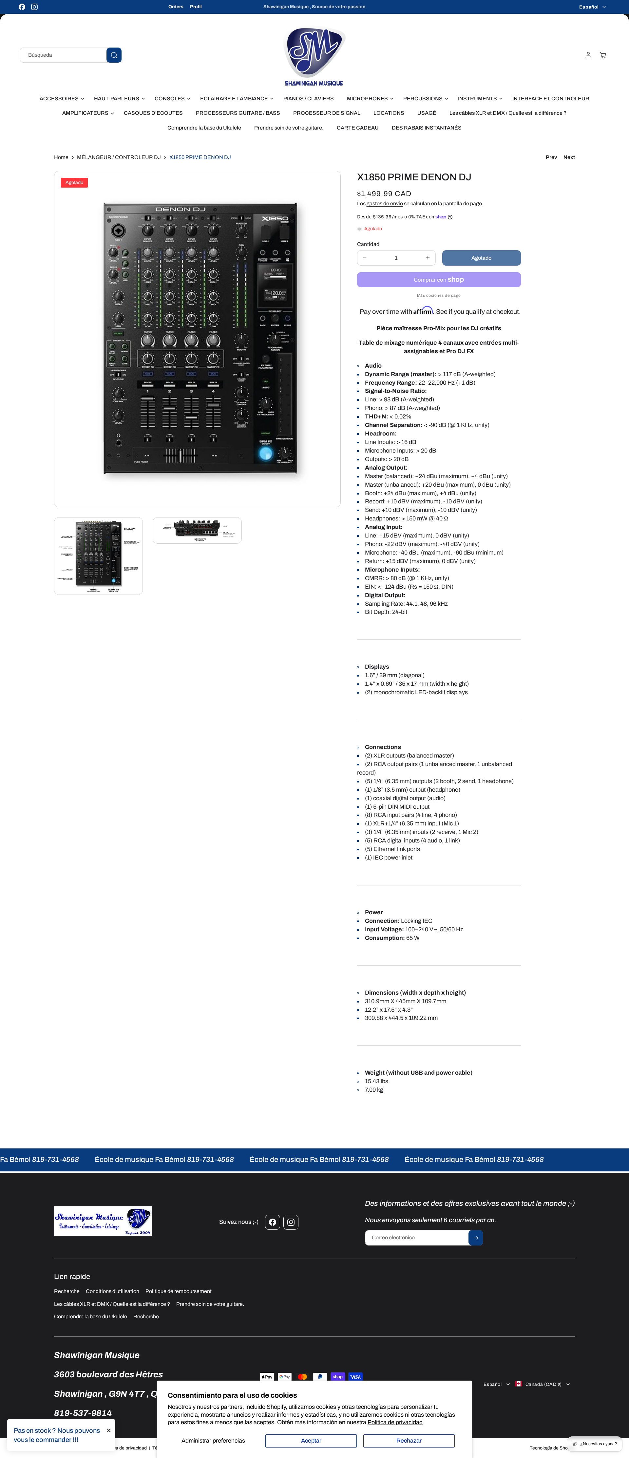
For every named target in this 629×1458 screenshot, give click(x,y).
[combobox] (70, 55)
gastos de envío (385, 203)
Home (61, 157)
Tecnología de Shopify (552, 1448)
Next (569, 157)
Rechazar (409, 1440)
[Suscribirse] (475, 1237)
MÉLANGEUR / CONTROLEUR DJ (119, 157)
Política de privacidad (395, 1422)
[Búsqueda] (114, 55)
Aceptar (311, 1440)
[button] (60, 98)
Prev (551, 157)
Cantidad (368, 244)
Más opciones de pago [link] (439, 295)
